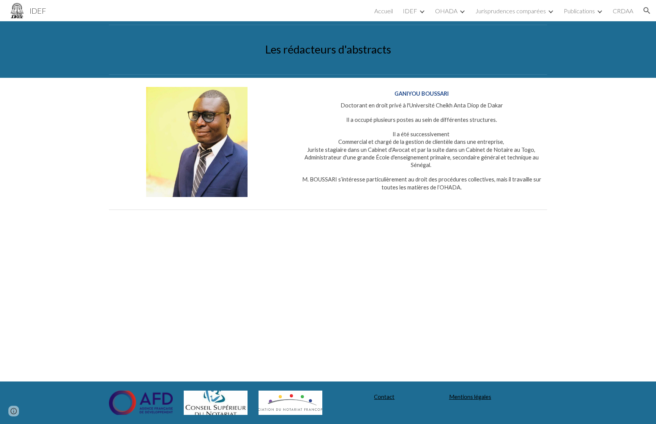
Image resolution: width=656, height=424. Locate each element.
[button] (647, 11)
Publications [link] (579, 10)
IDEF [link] (410, 10)
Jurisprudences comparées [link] (510, 10)
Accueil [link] (383, 10)
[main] (328, 49)
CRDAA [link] (623, 10)
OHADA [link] (446, 10)
